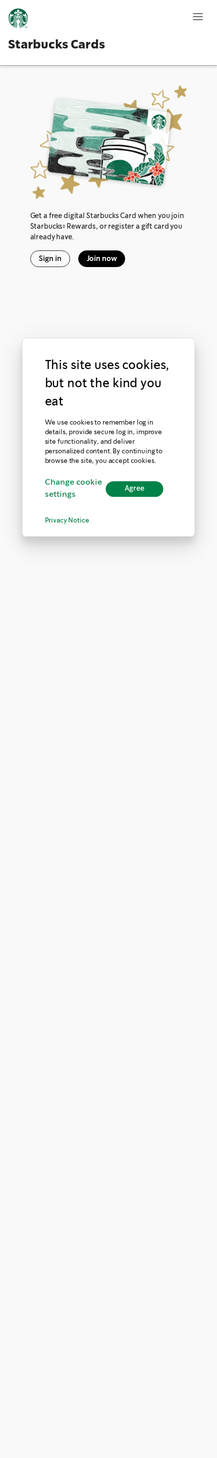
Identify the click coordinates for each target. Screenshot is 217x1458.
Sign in (50, 258)
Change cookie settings (73, 489)
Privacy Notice (67, 521)
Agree (134, 488)
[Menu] (198, 17)
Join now (102, 258)
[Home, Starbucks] (18, 19)
